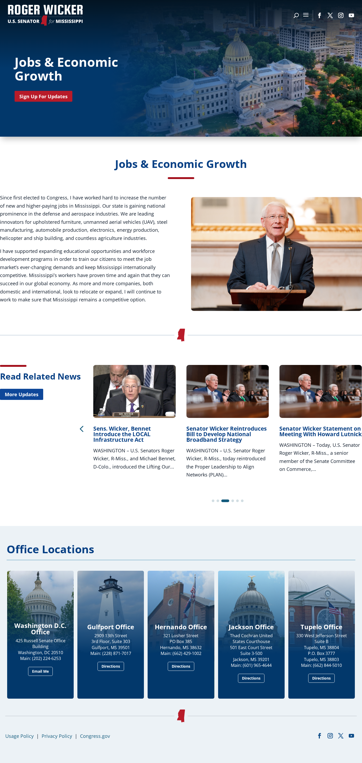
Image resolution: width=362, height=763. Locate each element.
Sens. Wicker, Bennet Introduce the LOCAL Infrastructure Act (122, 434)
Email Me (40, 671)
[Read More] (276, 309)
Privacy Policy (57, 736)
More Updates (21, 394)
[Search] (296, 15)
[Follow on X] (330, 15)
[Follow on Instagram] (340, 15)
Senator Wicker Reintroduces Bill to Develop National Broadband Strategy (226, 434)
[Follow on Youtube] (351, 15)
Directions (110, 666)
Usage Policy (19, 736)
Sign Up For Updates (43, 96)
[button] (81, 428)
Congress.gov (95, 736)
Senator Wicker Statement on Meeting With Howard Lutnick (320, 431)
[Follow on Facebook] (319, 15)
